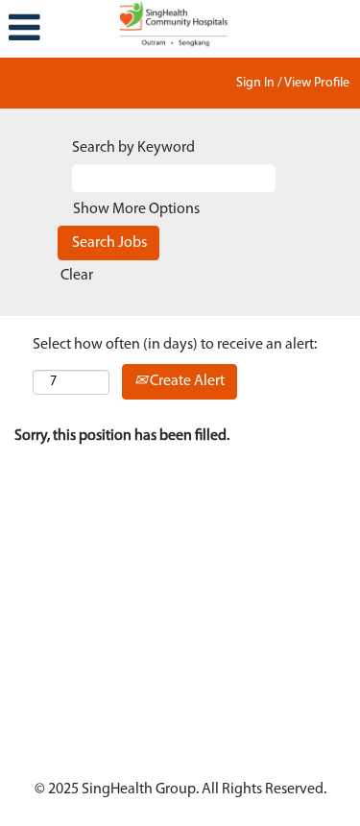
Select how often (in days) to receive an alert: (175, 344)
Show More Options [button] (136, 209)
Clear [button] (76, 275)
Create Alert (186, 381)
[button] (60, 29)
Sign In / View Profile (292, 83)
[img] (180, 24)
